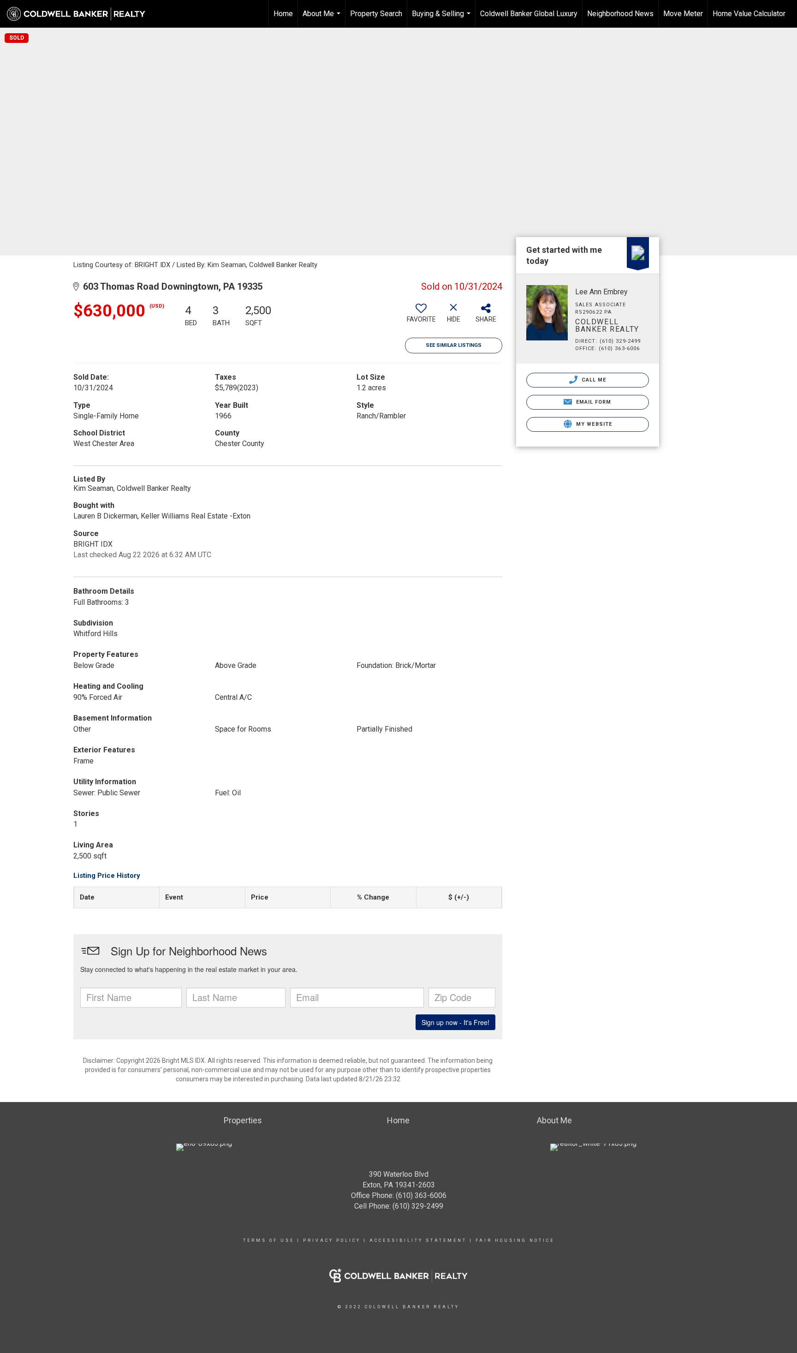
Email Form (592, 402)
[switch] (421, 316)
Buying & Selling (442, 18)
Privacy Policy (332, 1240)
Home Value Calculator (749, 13)
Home (283, 13)
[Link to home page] (81, 14)
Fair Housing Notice (515, 1240)
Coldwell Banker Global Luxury (528, 13)
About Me (323, 18)
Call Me (593, 380)
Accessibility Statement (418, 1240)
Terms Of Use (268, 1240)
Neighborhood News (620, 13)
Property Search (376, 13)
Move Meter (683, 13)
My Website (593, 424)
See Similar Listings (454, 345)
